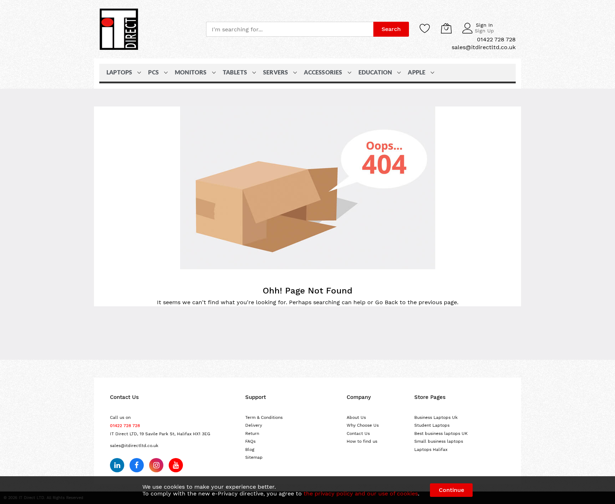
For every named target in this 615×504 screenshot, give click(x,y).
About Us (356, 417)
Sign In (484, 25)
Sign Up (484, 30)
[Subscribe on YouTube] (176, 465)
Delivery (253, 425)
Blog (249, 449)
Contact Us (358, 433)
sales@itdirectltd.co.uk (134, 445)
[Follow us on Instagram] (156, 465)
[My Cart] (446, 28)
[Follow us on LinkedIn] (117, 465)
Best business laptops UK (441, 433)
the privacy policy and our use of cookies (361, 493)
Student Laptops (432, 425)
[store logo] (118, 29)
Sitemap (254, 457)
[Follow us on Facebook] (137, 465)
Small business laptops (438, 441)
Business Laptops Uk (436, 417)
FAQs (250, 441)
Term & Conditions (264, 417)
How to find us (362, 441)
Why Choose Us (363, 425)
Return (252, 433)
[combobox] (289, 29)
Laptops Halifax (430, 449)
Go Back (386, 302)
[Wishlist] (425, 28)
